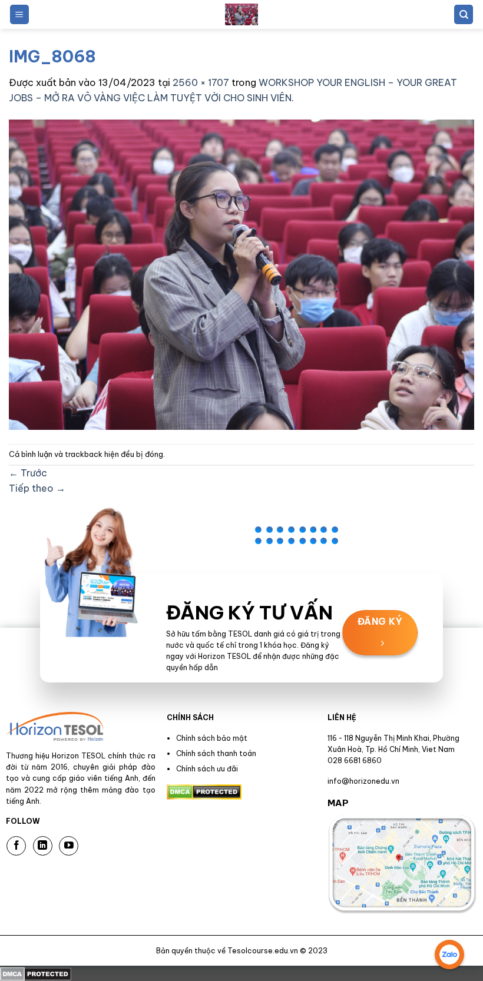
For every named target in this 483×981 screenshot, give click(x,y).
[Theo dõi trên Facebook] (16, 846)
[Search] (463, 14)
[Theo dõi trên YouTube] (68, 846)
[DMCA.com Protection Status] (35, 973)
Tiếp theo (37, 488)
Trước (28, 473)
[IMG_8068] (241, 274)
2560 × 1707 (201, 82)
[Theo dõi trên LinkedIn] (42, 846)
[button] (19, 14)
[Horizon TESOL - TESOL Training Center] (241, 14)
